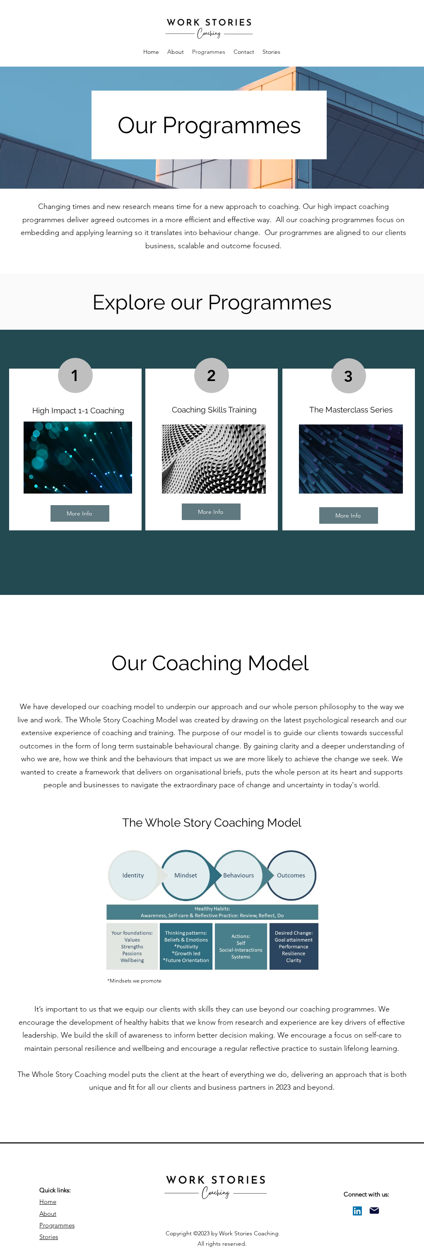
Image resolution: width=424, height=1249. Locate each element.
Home (47, 1202)
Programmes (57, 1225)
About (47, 1214)
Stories (48, 1237)
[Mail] (374, 1210)
